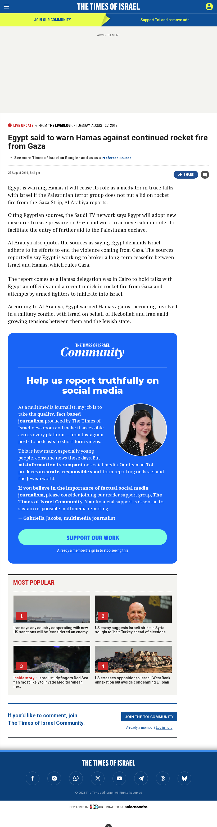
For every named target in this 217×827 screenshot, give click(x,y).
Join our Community (52, 20)
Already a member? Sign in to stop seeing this (92, 550)
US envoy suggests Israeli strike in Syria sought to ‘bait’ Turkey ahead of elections (130, 630)
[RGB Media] (97, 807)
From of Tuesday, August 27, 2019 (77, 125)
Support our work (92, 537)
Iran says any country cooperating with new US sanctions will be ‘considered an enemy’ (50, 630)
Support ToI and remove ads (165, 20)
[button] (209, 6)
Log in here (164, 727)
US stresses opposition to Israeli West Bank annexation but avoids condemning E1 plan (132, 680)
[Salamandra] (136, 806)
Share (189, 174)
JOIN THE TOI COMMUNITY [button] (149, 716)
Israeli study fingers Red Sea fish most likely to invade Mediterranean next (50, 682)
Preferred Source (117, 158)
